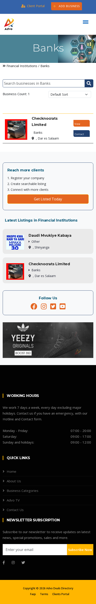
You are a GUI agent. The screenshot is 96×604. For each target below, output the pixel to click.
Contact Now (79, 135)
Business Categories (22, 490)
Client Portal (36, 6)
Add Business (69, 6)
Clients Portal (60, 594)
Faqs (33, 594)
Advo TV (13, 500)
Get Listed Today (48, 199)
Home (11, 471)
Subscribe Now (80, 549)
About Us (14, 481)
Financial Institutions (22, 66)
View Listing (79, 124)
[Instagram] (13, 563)
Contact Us (15, 509)
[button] (85, 21)
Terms (44, 594)
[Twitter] (23, 563)
